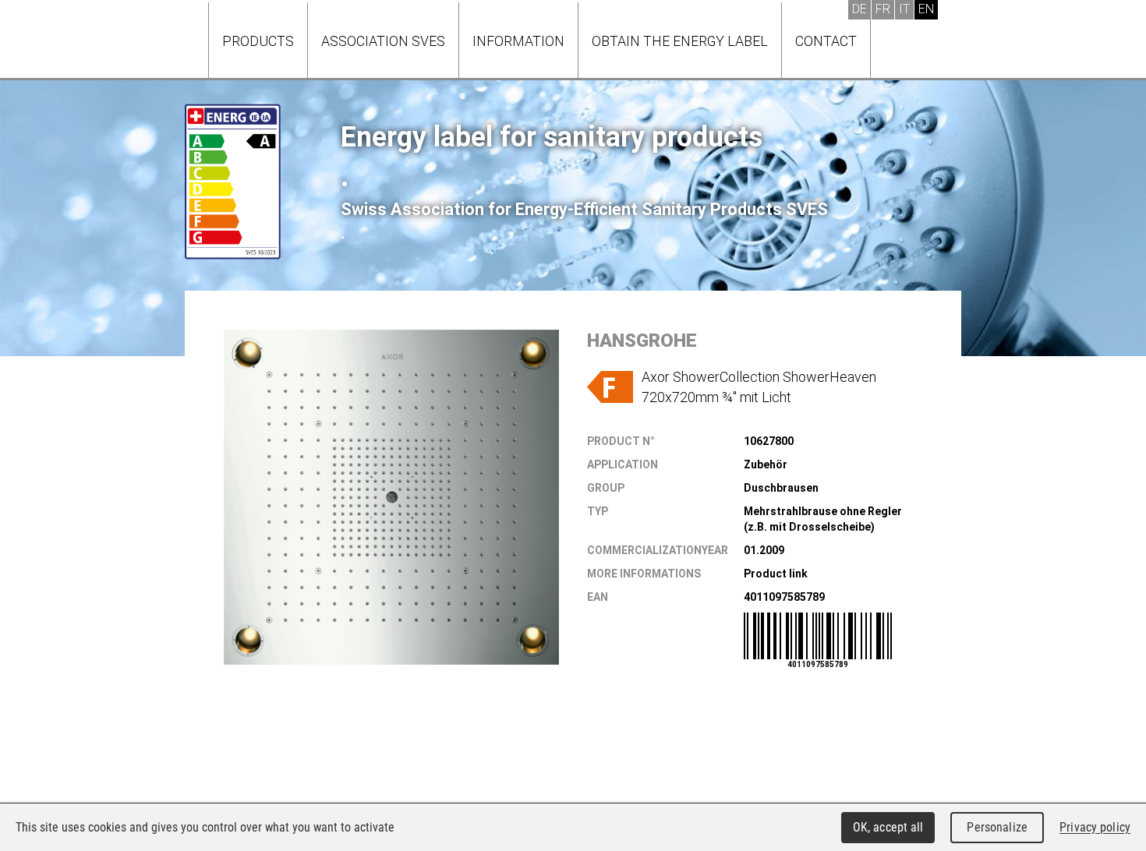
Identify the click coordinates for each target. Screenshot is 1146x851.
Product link (776, 573)
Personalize (997, 827)
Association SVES (383, 41)
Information (518, 41)
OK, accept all (888, 827)
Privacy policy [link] (1094, 827)
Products (258, 41)
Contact (826, 41)
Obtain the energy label (680, 41)
